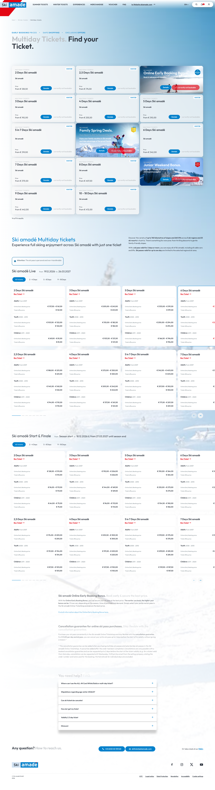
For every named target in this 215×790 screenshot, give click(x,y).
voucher (113, 4)
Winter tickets (60, 4)
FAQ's (201, 749)
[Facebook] (172, 764)
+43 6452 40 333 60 (113, 749)
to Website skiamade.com (141, 4)
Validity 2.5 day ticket (69, 717)
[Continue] (200, 415)
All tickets (19, 279)
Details (46, 88)
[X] (191, 764)
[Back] (194, 415)
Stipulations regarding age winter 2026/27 (78, 692)
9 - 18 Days (62, 279)
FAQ (124, 4)
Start (13, 20)
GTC (141, 776)
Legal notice (149, 776)
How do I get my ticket (70, 709)
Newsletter (174, 776)
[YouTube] (201, 764)
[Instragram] (181, 764)
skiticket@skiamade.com (142, 749)
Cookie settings (197, 776)
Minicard (64, 726)
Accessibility (185, 776)
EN (185, 4)
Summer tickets (40, 4)
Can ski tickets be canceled (71, 700)
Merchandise (96, 4)
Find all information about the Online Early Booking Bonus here (83, 612)
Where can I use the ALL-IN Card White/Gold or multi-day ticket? (87, 683)
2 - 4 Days (33, 279)
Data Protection (162, 776)
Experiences (79, 4)
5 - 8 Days (47, 279)
